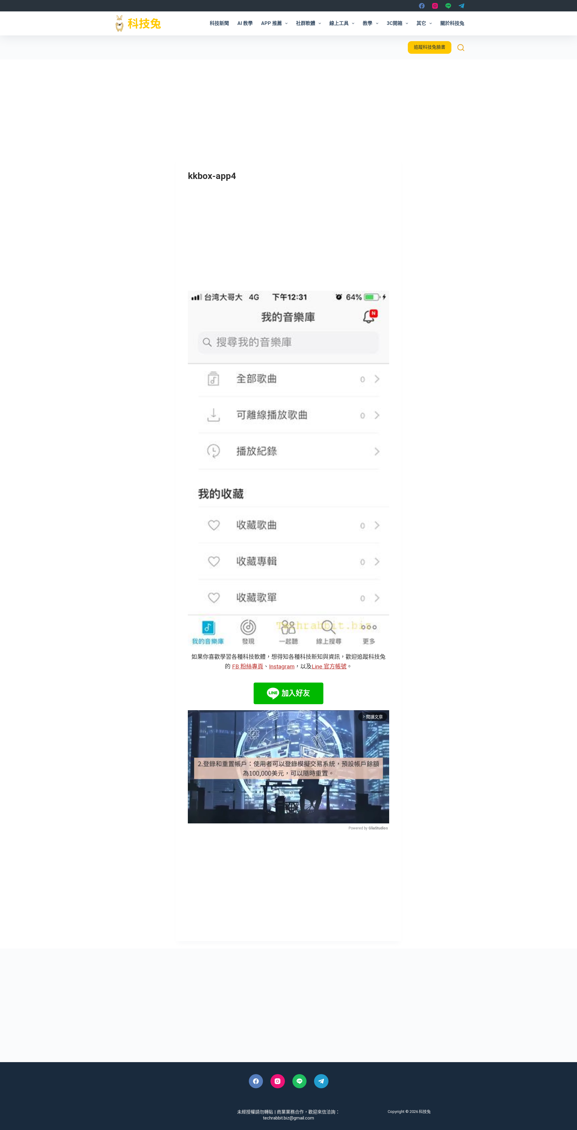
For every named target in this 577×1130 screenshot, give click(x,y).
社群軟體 (305, 23)
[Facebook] (422, 6)
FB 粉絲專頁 (247, 666)
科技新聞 (219, 23)
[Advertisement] (288, 104)
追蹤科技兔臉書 (429, 47)
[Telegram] (461, 6)
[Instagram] (435, 6)
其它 (421, 23)
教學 (367, 23)
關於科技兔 (452, 23)
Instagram (282, 666)
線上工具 (339, 23)
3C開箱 (394, 23)
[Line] (448, 6)
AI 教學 (245, 23)
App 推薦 (271, 23)
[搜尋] (460, 47)
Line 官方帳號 (329, 666)
